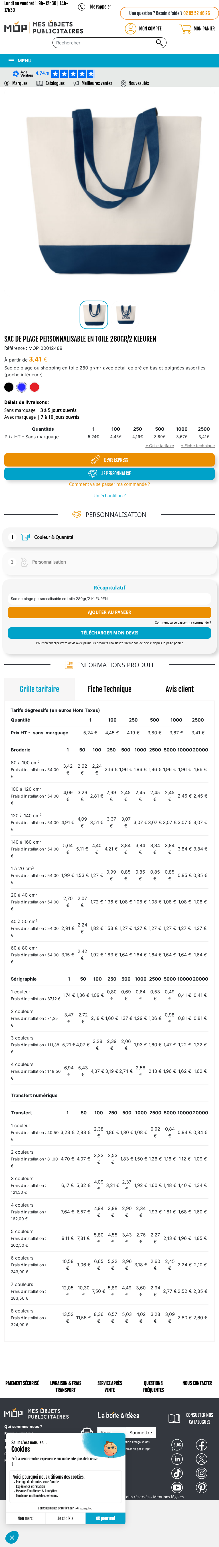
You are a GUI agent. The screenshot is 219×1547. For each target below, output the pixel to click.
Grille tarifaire (39, 689)
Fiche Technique (109, 689)
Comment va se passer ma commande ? (109, 484)
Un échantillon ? (110, 495)
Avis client (180, 689)
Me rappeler (100, 7)
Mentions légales (168, 1497)
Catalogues (55, 83)
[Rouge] (34, 387)
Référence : (15, 348)
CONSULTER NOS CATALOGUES (199, 1418)
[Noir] (8, 387)
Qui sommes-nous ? (23, 1426)
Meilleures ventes (97, 83)
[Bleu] (21, 387)
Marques (19, 83)
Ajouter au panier (109, 612)
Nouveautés (139, 83)
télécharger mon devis (109, 633)
